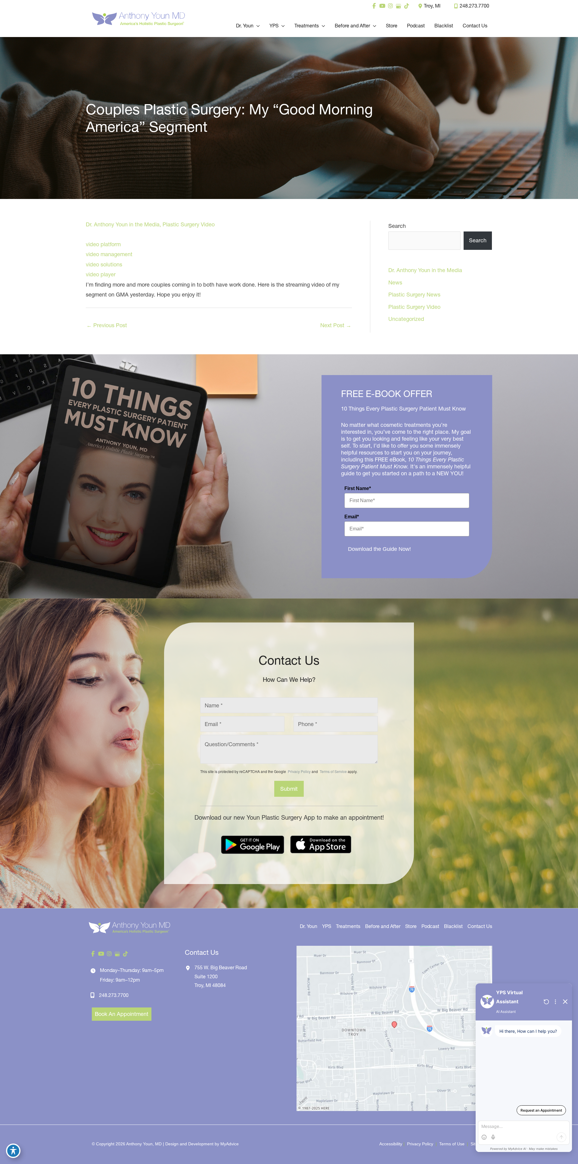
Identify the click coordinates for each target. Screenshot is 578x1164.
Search (397, 225)
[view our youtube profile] (382, 6)
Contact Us (480, 926)
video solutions (104, 264)
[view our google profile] (398, 6)
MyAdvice (229, 1143)
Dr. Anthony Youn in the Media (123, 224)
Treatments (348, 926)
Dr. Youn (308, 926)
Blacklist (453, 926)
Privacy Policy (299, 771)
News (395, 282)
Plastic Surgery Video (189, 224)
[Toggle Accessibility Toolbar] (13, 1151)
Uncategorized (406, 318)
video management (109, 254)
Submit (289, 788)
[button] (256, 25)
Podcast (430, 926)
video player (101, 274)
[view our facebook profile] (374, 6)
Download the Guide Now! (379, 549)
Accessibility (390, 1143)
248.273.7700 (474, 6)
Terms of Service (333, 771)
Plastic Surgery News (414, 294)
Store (411, 926)
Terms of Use (452, 1143)
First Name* (357, 488)
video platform (103, 244)
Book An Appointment (121, 1013)
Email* (351, 516)
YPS (326, 926)
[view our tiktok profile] (406, 6)
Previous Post (106, 325)
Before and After (382, 926)
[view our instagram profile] (390, 6)
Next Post (335, 325)
